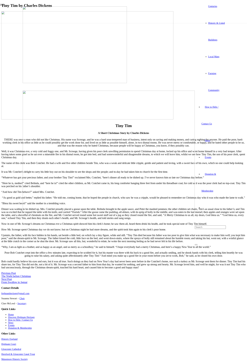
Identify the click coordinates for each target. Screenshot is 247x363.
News (10, 322)
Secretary (21, 303)
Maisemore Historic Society (14, 359)
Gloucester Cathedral (11, 349)
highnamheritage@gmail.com (15, 293)
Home (11, 314)
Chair (22, 298)
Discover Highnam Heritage (21, 317)
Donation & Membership (20, 328)
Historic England (9, 339)
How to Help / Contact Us (20, 320)
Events (11, 325)
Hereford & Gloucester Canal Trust (18, 354)
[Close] (196, 244)
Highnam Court (8, 344)
